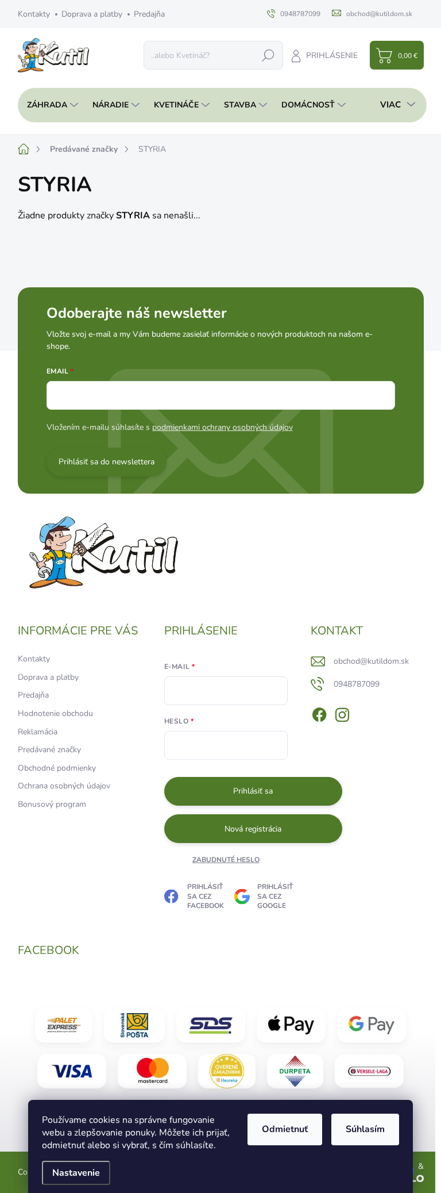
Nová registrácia (253, 828)
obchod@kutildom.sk (371, 661)
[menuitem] (49, 105)
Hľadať (268, 54)
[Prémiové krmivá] (369, 1071)
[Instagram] (342, 712)
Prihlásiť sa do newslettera (106, 461)
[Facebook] (319, 712)
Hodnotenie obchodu (55, 713)
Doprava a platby (91, 14)
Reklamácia (37, 731)
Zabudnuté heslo (226, 859)
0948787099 (357, 684)
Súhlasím (365, 1129)
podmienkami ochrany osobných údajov (222, 427)
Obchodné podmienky (57, 768)
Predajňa (149, 14)
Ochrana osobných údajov (64, 785)
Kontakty (34, 14)
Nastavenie (76, 1173)
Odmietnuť (285, 1129)
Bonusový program (52, 804)
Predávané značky (49, 749)
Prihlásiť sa (253, 791)
